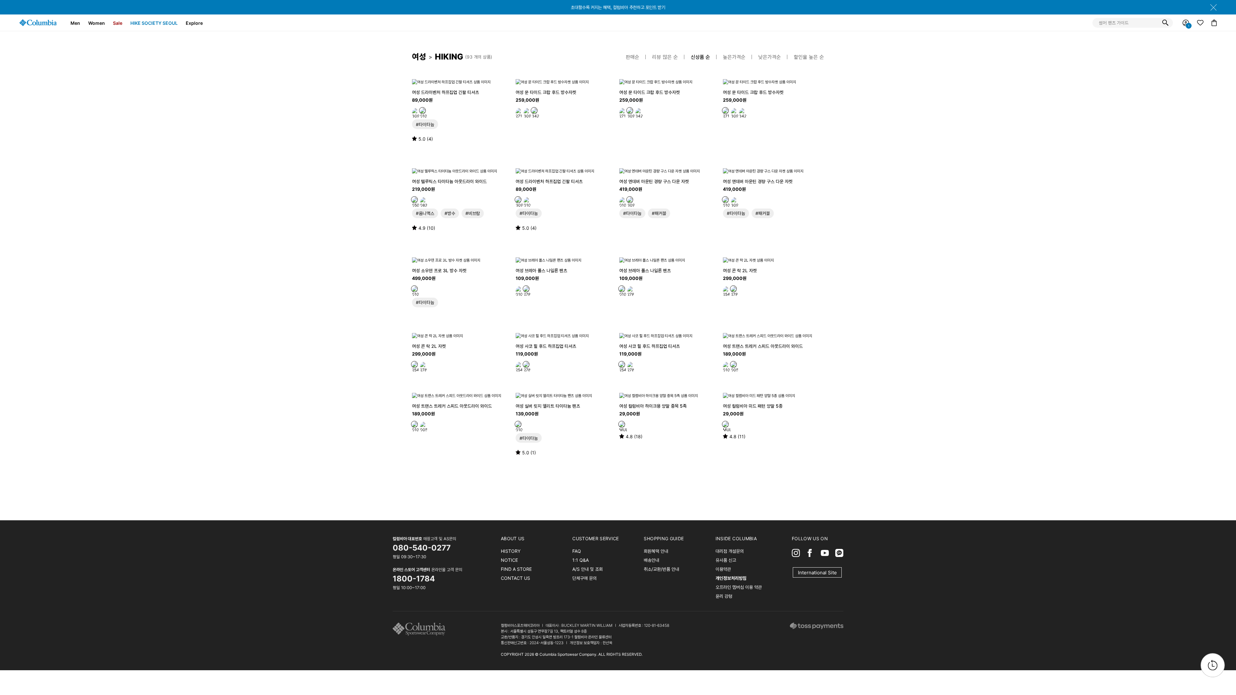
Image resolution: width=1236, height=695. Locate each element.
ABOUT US (513, 538)
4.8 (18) (634, 436)
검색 (1165, 23)
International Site (817, 573)
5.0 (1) (529, 452)
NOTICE (509, 560)
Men (75, 23)
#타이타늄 (425, 124)
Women (96, 23)
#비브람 (472, 213)
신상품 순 (700, 57)
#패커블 (659, 213)
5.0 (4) (425, 139)
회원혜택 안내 (656, 551)
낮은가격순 (769, 57)
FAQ (576, 551)
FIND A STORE (516, 569)
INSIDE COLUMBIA (736, 538)
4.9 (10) (426, 228)
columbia (421, 629)
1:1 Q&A (580, 560)
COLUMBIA (38, 22)
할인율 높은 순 (809, 57)
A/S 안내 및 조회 (587, 569)
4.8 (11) (737, 436)
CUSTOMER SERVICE (595, 538)
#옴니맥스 (425, 213)
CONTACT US (515, 578)
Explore (194, 23)
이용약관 (723, 569)
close (1213, 7)
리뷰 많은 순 (665, 57)
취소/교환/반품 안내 (661, 569)
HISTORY (510, 551)
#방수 (450, 213)
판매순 (632, 57)
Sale (117, 23)
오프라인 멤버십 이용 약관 (739, 587)
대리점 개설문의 (730, 551)
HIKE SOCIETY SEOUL (154, 23)
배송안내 (651, 560)
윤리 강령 (724, 596)
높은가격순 (734, 57)
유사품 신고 (726, 560)
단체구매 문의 (584, 578)
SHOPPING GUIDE (664, 538)
